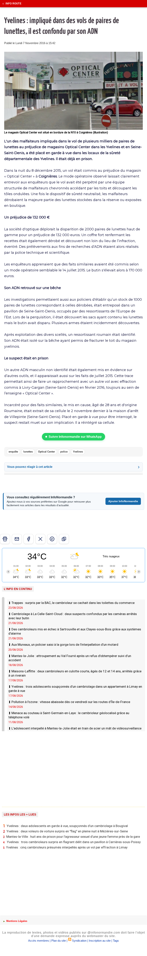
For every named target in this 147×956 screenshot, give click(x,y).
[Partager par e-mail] (17, 539)
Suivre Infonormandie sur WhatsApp (75, 436)
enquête (13, 451)
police (64, 451)
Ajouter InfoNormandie (123, 501)
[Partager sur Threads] (52, 539)
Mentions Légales (16, 921)
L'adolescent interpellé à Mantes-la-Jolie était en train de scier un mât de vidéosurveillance (76, 728)
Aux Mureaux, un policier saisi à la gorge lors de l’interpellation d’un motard (64, 644)
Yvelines (78, 451)
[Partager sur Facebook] (28, 539)
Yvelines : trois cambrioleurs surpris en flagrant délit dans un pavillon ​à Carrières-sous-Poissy (72, 842)
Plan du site (58, 940)
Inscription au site (100, 940)
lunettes (28, 451)
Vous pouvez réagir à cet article (29, 466)
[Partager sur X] (40, 539)
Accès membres (38, 940)
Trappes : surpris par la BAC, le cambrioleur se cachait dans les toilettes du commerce (73, 603)
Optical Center (46, 451)
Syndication (79, 940)
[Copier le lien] (64, 539)
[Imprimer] (5, 539)
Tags (116, 940)
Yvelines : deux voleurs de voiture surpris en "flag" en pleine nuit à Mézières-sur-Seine (65, 831)
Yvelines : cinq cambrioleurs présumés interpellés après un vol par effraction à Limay (65, 847)
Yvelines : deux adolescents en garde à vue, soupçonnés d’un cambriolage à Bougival (65, 826)
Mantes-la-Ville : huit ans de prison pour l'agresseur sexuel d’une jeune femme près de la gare (71, 837)
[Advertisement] (73, 767)
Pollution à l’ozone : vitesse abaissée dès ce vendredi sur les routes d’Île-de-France (70, 702)
